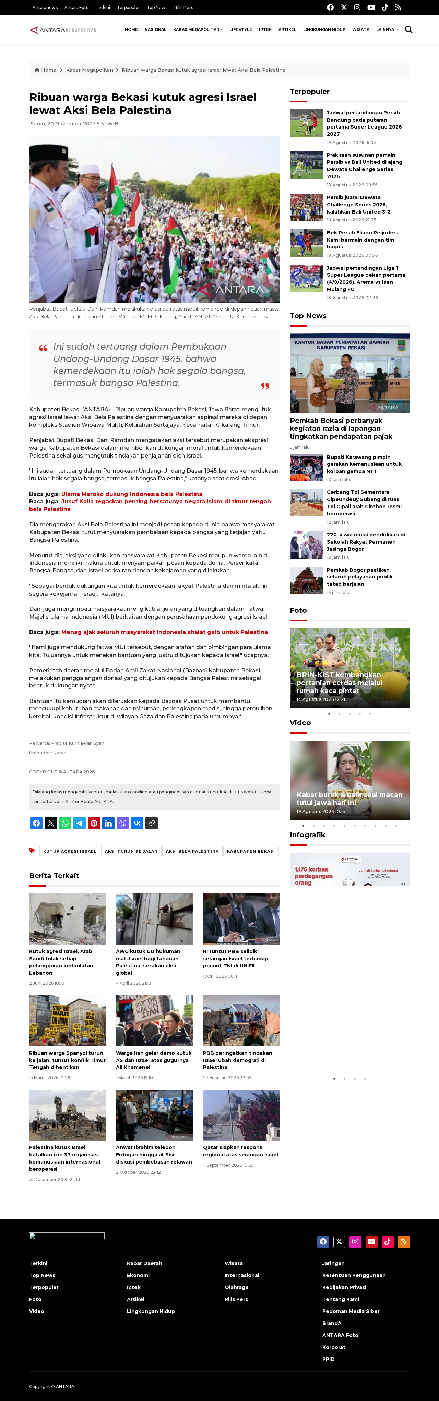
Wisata (360, 29)
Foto (298, 610)
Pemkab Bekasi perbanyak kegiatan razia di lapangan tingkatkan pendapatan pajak (341, 428)
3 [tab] (349, 713)
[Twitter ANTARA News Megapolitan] (344, 7)
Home (131, 29)
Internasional (242, 1275)
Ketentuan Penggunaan (354, 1275)
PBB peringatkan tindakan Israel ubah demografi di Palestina (237, 1060)
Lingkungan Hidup (324, 29)
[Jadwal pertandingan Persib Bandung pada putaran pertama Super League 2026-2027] (306, 122)
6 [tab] (355, 825)
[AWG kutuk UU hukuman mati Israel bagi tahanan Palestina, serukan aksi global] (154, 918)
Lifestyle (240, 29)
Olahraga (236, 1287)
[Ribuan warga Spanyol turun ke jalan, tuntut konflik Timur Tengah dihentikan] (67, 1020)
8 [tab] (375, 825)
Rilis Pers (183, 7)
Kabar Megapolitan (196, 29)
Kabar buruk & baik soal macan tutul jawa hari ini (350, 799)
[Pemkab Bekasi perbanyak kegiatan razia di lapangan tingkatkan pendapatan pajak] (350, 373)
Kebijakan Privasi (344, 1287)
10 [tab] (396, 825)
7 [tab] (365, 825)
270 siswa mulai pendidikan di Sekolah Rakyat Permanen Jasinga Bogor (366, 542)
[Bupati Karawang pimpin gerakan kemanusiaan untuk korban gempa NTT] (306, 467)
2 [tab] (339, 713)
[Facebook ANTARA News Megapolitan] (330, 7)
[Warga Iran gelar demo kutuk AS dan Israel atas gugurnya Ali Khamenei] (154, 1020)
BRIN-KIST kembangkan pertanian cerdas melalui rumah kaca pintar (339, 683)
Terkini (103, 7)
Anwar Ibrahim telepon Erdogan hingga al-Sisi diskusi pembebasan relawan (154, 1154)
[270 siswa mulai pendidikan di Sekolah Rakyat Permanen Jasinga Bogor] (306, 544)
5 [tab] (370, 713)
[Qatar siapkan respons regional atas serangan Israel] (241, 1114)
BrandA (332, 1323)
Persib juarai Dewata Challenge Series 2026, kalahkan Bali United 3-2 (358, 204)
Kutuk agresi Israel (70, 851)
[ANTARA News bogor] (63, 29)
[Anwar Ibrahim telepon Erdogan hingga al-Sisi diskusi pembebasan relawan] (154, 1114)
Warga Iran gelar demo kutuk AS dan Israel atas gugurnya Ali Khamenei (154, 1060)
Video (300, 723)
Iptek (265, 29)
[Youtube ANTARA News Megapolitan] (371, 7)
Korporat (333, 1347)
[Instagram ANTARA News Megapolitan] (357, 7)
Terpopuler (128, 7)
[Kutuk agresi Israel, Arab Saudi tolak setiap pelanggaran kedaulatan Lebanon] (67, 918)
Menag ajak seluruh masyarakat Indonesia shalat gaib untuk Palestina (164, 632)
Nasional (155, 29)
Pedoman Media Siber (351, 1311)
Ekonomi (138, 1275)
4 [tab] (360, 713)
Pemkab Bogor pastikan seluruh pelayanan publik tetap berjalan (360, 577)
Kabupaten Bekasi (251, 851)
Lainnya (385, 29)
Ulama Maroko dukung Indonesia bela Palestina (131, 494)
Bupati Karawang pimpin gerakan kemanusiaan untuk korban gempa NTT (364, 464)
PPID (328, 1359)
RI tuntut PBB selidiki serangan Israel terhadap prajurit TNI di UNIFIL (235, 958)
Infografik (307, 835)
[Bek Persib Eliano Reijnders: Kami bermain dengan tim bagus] (306, 242)
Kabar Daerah (144, 1263)
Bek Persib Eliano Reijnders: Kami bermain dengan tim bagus (363, 240)
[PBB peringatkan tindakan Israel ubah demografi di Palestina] (241, 1020)
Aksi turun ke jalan (131, 851)
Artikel (287, 29)
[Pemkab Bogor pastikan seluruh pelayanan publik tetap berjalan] (306, 579)
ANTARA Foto (340, 1335)
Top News (157, 7)
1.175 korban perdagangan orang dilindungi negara (342, 1051)
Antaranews (45, 7)
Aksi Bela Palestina (192, 851)
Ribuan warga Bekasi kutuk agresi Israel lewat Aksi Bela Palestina (203, 70)
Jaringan (333, 1263)
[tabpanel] (350, 668)
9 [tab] (385, 825)
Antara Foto (76, 7)
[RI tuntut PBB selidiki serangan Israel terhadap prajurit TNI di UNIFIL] (241, 918)
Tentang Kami (340, 1299)
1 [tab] (329, 713)
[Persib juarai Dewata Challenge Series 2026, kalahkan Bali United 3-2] (306, 207)
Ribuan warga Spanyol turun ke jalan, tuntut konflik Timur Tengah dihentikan (67, 1060)
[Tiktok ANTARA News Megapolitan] (385, 7)
